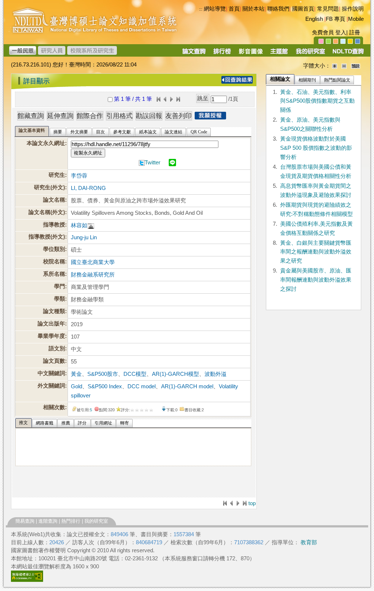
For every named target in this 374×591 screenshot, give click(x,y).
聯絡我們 (278, 9)
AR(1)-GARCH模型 (175, 374)
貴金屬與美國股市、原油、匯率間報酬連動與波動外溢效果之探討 (315, 280)
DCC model (141, 386)
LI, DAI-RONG (88, 188)
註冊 (354, 32)
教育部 (309, 542)
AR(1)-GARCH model (187, 386)
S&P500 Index (105, 386)
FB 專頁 (335, 19)
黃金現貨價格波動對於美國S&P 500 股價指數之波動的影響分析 (316, 148)
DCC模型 (134, 374)
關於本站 (253, 9)
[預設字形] (355, 66)
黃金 (76, 374)
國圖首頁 (303, 9)
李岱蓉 (79, 176)
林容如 (79, 225)
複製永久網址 (88, 153)
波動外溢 (215, 374)
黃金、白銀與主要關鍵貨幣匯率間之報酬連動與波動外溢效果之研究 (315, 252)
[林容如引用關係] (91, 225)
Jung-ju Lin (84, 237)
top (252, 503)
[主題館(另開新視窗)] (279, 54)
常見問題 (328, 9)
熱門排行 (70, 521)
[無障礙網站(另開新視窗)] (27, 580)
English (314, 19)
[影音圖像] (250, 54)
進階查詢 (47, 521)
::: (13, 78)
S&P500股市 (102, 374)
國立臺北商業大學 (93, 262)
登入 (340, 32)
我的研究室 (96, 521)
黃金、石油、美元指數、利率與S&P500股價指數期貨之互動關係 (317, 101)
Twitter (152, 162)
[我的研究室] (310, 54)
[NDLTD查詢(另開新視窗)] (347, 54)
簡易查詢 (24, 521)
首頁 (234, 9)
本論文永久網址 (46, 143)
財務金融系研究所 (93, 275)
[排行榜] (222, 54)
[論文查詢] (193, 54)
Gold (76, 386)
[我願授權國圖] (210, 117)
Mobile (356, 19)
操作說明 (353, 9)
